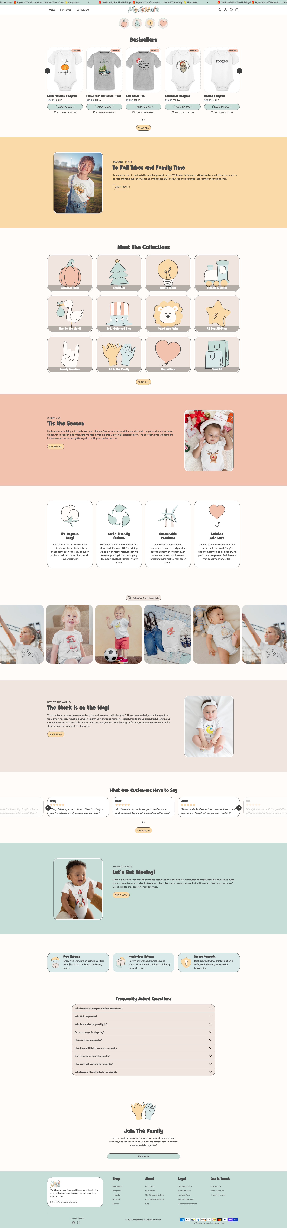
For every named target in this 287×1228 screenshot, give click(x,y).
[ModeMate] (143, 9)
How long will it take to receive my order (96, 1048)
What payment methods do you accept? (96, 1071)
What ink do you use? (86, 1016)
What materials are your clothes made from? (99, 1008)
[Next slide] (239, 71)
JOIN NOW (143, 1156)
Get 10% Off (82, 9)
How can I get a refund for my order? (94, 1063)
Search (116, 1203)
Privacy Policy (184, 1195)
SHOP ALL (143, 381)
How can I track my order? (88, 1040)
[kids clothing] (78, 881)
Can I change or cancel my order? (92, 1055)
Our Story (149, 1186)
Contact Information (187, 1203)
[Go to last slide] (47, 71)
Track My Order (218, 1195)
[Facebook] (73, 1222)
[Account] (225, 9)
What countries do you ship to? (91, 1024)
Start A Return (217, 1190)
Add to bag (65, 106)
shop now (143, 830)
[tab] (142, 119)
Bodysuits (117, 1190)
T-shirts (116, 1195)
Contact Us (216, 1186)
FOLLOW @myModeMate (145, 597)
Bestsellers (117, 1186)
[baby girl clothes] (209, 718)
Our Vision (150, 1190)
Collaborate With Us (154, 1199)
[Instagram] (78, 1222)
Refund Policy (184, 1190)
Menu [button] (52, 9)
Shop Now (121, 186)
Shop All (116, 1199)
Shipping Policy (185, 1186)
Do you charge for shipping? (89, 1032)
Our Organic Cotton (154, 1195)
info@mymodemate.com (65, 1201)
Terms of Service (185, 1199)
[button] (220, 9)
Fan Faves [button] (65, 9)
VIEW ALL (143, 127)
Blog (147, 1203)
